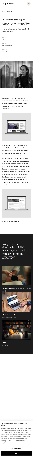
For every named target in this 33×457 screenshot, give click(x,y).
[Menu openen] (29, 4)
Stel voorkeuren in (16, 448)
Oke (16, 453)
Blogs (8, 11)
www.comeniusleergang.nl (10, 221)
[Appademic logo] (8, 3)
